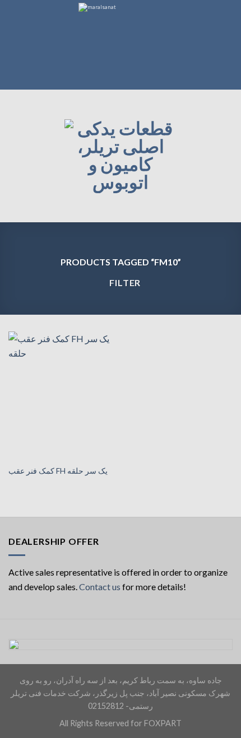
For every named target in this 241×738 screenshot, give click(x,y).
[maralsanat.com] (120, 45)
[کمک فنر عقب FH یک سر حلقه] (61, 395)
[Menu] (15, 156)
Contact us (100, 586)
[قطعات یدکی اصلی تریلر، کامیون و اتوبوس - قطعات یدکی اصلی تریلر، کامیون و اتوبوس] (120, 156)
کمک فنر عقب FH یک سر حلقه (58, 470)
